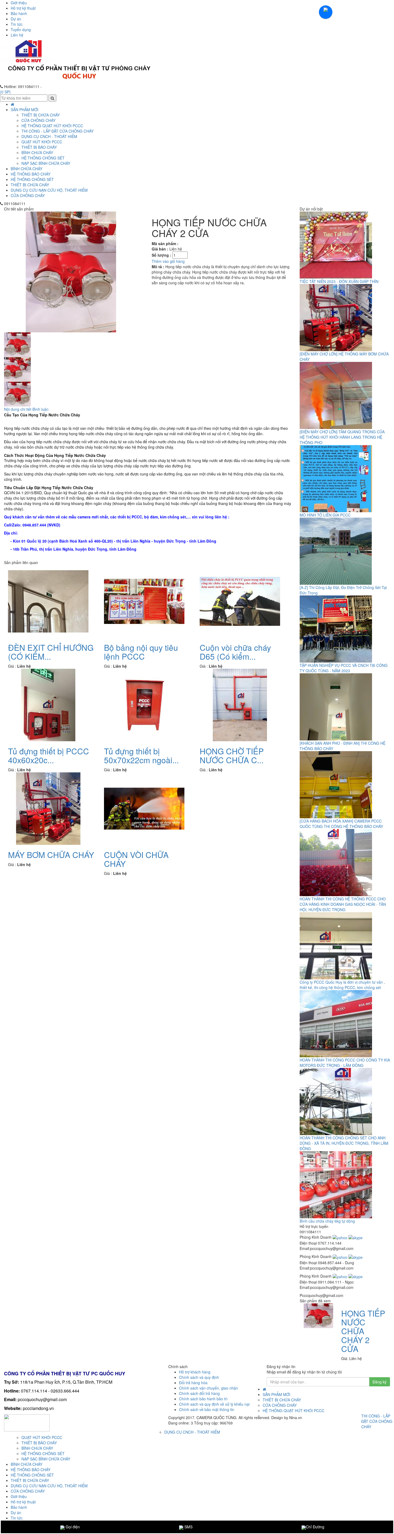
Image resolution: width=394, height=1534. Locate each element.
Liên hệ (17, 35)
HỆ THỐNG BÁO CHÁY (30, 174)
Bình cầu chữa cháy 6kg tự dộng (327, 1221)
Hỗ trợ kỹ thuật (23, 8)
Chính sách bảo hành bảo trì (203, 1398)
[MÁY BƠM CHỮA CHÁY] (48, 808)
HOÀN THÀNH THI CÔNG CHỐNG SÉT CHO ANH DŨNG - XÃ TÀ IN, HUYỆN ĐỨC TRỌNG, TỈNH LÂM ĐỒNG (344, 1143)
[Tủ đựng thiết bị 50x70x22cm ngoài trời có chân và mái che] (144, 704)
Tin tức (17, 24)
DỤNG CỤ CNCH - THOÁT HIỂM (49, 136)
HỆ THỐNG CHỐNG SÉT (43, 158)
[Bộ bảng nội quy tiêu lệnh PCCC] (144, 601)
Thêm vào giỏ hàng (168, 261)
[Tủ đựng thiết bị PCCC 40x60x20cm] (48, 704)
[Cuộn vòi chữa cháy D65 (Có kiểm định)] (240, 601)
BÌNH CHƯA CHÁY (37, 152)
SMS (187, 1526)
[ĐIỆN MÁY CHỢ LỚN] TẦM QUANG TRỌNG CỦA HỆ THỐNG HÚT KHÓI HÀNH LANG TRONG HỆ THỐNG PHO (342, 437)
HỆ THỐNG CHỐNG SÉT (32, 179)
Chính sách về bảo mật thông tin (206, 1409)
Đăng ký (379, 1381)
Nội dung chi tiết (17, 409)
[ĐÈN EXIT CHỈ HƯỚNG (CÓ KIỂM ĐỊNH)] (48, 601)
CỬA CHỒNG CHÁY (38, 120)
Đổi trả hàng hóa (193, 1382)
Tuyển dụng (21, 29)
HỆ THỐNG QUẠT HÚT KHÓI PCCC (52, 125)
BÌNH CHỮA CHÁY (26, 168)
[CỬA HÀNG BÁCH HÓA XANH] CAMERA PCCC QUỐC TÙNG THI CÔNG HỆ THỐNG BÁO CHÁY (341, 823)
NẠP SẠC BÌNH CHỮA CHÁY (45, 163)
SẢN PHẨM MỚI (24, 109)
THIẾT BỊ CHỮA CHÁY (40, 115)
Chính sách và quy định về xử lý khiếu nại (214, 1404)
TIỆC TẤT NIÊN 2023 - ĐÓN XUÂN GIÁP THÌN (339, 281)
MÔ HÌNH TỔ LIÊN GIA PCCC (325, 515)
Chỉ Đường (315, 1526)
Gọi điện (72, 1526)
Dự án (16, 18)
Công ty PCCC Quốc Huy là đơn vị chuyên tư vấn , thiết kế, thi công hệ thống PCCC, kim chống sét (342, 984)
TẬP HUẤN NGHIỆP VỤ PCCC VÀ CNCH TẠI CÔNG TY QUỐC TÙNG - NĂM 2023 (344, 668)
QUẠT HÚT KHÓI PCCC (41, 141)
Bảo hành (19, 13)
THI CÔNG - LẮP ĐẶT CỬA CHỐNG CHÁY (57, 131)
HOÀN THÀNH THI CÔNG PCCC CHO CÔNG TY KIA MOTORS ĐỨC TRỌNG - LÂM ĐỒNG (345, 1062)
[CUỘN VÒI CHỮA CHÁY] (144, 808)
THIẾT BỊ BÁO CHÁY (39, 147)
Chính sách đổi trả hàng (199, 1393)
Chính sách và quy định (199, 1377)
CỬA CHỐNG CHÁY (28, 195)
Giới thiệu (19, 2)
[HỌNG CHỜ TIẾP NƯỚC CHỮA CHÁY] (240, 704)
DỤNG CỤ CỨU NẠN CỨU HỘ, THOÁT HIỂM (49, 190)
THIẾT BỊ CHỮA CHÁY (30, 184)
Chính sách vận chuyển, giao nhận (208, 1388)
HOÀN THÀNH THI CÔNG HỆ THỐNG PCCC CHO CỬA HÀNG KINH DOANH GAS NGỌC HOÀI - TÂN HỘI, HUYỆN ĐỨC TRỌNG (343, 904)
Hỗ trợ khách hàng (194, 1372)
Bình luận (40, 409)
